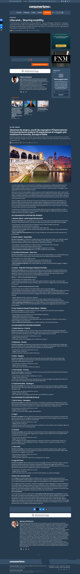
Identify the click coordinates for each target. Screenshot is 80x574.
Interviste (47, 12)
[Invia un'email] (19, 30)
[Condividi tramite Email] (1, 30)
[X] (1, 22)
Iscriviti (57, 566)
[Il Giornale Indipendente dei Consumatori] (40, 7)
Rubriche (26, 12)
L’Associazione (51, 566)
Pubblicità (51, 567)
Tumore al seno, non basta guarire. (43, 108)
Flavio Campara (15, 30)
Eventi (34, 12)
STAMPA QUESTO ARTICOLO (40, 64)
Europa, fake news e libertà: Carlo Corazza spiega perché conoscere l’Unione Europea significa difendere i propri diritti (17, 112)
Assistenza (62, 566)
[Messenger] (1, 27)
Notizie (19, 12)
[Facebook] (1, 20)
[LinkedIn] (1, 25)
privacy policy (61, 87)
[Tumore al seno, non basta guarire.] (43, 104)
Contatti (57, 567)
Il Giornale (68, 566)
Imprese (40, 12)
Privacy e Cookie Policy (65, 567)
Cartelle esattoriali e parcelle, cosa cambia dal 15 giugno (28, 110)
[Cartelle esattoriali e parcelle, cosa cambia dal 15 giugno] (30, 104)
